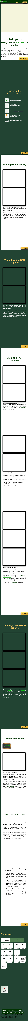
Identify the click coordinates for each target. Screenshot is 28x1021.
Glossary (19, 1010)
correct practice (18, 111)
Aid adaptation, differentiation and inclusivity (15, 105)
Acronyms (5, 1012)
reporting (23, 690)
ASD (9, 306)
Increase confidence (15, 100)
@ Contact (17, 1012)
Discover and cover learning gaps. (15, 116)
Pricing (4, 1010)
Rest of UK (20, 940)
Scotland (6, 940)
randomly (14, 582)
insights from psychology (11, 52)
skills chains (10, 786)
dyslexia (20, 306)
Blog (9, 1010)
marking (10, 690)
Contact (21, 2)
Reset (22, 1012)
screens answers (8, 691)
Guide (13, 1010)
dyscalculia (6, 308)
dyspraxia (14, 306)
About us (12, 1012)
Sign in (25, 2)
